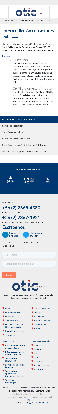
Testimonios (11, 335)
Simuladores (36, 397)
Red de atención (42, 320)
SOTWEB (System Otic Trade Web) (14, 325)
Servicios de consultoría (13, 126)
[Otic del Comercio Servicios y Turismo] (29, 11)
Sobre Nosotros (12, 312)
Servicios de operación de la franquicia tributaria (24, 145)
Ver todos (39, 369)
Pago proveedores (37, 394)
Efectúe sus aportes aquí (18, 397)
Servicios (14, 20)
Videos (37, 328)
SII (35, 353)
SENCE (37, 349)
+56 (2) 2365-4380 (21, 207)
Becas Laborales (42, 308)
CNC (36, 345)
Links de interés (40, 341)
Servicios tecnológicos (12, 132)
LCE (36, 357)
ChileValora (39, 361)
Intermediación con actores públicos (19, 119)
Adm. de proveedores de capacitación (15, 346)
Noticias (38, 312)
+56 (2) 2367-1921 (21, 217)
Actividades (40, 316)
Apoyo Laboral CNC (43, 365)
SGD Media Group (39, 402)
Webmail (48, 397)
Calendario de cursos (15, 331)
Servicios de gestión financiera (16, 138)
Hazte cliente (11, 320)
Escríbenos (13, 227)
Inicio (7, 20)
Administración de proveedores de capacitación (24, 151)
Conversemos (41, 324)
